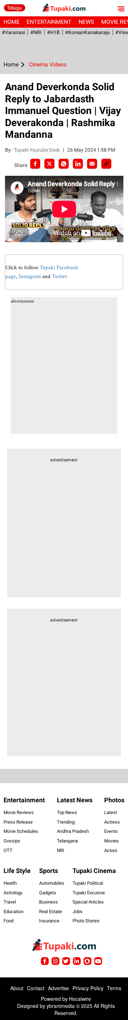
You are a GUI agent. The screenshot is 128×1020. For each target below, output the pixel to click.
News (86, 21)
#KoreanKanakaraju (87, 32)
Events (111, 831)
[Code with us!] (87, 961)
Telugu (14, 8)
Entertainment (49, 21)
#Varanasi (13, 32)
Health (10, 883)
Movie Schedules (21, 831)
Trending (66, 822)
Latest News (74, 800)
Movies (111, 840)
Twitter (59, 276)
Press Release (18, 822)
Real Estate (50, 911)
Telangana (67, 840)
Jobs (77, 911)
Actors (110, 850)
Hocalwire (80, 998)
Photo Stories (86, 920)
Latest (110, 812)
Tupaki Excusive (89, 892)
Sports (48, 870)
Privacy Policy (88, 988)
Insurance (49, 920)
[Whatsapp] (63, 163)
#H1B (53, 32)
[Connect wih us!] (77, 961)
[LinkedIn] (78, 163)
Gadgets (47, 892)
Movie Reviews (19, 812)
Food (9, 920)
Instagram (30, 276)
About (16, 988)
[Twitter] (49, 163)
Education (13, 911)
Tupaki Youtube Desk (37, 150)
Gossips (12, 840)
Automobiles (51, 883)
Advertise (58, 988)
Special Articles (88, 902)
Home (12, 21)
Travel (10, 902)
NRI (60, 850)
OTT (8, 850)
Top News (67, 812)
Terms (114, 988)
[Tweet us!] (55, 961)
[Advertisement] (64, 370)
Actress (112, 822)
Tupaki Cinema (94, 870)
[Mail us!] (98, 961)
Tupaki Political (88, 883)
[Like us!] (45, 961)
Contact (35, 988)
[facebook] (35, 163)
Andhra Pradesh (73, 831)
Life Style (17, 870)
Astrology (13, 892)
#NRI (36, 32)
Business (48, 902)
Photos (114, 800)
